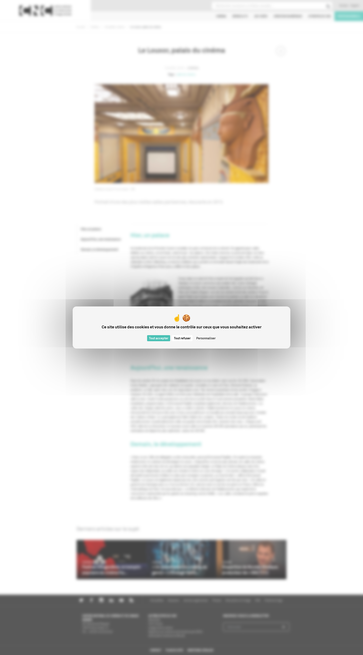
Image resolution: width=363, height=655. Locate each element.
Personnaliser (206, 338)
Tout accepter (158, 338)
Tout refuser (182, 338)
